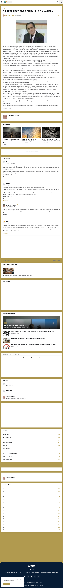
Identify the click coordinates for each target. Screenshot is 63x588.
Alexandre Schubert (11, 205)
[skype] (38, 576)
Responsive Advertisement (31, 151)
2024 (31, 494)
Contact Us (33, 585)
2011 (31, 529)
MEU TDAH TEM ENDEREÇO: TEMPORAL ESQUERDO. (29, 140)
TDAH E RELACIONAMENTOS (31, 453)
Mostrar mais (9, 479)
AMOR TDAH (31, 434)
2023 (31, 496)
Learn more (11, 580)
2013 (31, 524)
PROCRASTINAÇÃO (31, 442)
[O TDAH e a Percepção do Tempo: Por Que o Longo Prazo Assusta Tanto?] (12, 132)
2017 (31, 513)
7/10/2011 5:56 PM (10, 185)
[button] (2, 2)
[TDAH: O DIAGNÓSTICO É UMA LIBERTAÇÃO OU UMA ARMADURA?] (51, 132)
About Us (27, 585)
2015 (31, 518)
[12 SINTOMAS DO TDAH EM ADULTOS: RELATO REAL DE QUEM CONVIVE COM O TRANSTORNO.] (6, 333)
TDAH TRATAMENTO (31, 459)
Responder (5, 178)
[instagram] (35, 576)
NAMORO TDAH (31, 440)
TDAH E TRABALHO (31, 456)
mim (7, 221)
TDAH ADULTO (31, 448)
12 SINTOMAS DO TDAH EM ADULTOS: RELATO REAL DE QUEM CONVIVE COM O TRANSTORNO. (32, 331)
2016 (31, 516)
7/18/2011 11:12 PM (10, 206)
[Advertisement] (31, 296)
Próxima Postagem (56, 260)
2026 (31, 488)
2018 (31, 510)
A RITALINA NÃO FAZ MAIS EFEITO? (15, 325)
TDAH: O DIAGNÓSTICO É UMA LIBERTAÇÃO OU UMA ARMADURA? (51, 140)
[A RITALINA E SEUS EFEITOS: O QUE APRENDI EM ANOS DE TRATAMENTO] (6, 340)
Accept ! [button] (6, 584)
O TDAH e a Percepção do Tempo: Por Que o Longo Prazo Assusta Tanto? (11, 141)
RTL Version (40, 585)
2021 (31, 502)
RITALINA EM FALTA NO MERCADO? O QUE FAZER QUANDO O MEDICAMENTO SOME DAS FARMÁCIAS (34, 345)
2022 (31, 499)
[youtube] (31, 576)
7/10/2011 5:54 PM (10, 163)
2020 (31, 505)
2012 (31, 527)
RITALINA (31, 445)
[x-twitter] (28, 576)
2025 (31, 491)
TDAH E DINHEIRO (31, 451)
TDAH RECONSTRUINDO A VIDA (35, 582)
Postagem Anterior (6, 260)
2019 (31, 507)
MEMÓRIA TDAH (31, 437)
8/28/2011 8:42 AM (10, 223)
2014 (31, 521)
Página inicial (6, 8)
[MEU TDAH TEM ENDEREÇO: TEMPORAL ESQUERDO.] (31, 132)
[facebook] (24, 576)
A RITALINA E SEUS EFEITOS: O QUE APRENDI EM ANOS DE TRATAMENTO (28, 338)
